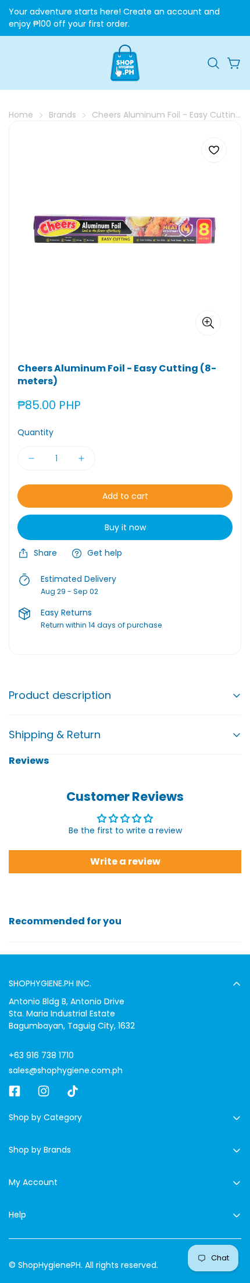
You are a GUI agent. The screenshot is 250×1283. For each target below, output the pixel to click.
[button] (213, 63)
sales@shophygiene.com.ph (66, 1070)
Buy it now (125, 527)
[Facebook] (14, 1091)
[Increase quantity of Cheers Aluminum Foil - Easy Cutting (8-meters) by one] (81, 458)
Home (21, 115)
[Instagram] (43, 1091)
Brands (62, 115)
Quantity (35, 432)
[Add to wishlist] (214, 150)
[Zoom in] (208, 323)
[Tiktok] (72, 1091)
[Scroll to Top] (229, 1221)
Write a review (125, 861)
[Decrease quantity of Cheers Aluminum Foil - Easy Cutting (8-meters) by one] (31, 458)
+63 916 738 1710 (41, 1055)
